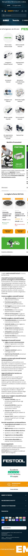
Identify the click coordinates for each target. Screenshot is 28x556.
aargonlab (9, 535)
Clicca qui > (4, 187)
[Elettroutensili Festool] (20, 38)
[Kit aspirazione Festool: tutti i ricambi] (8, 128)
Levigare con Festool (8, 100)
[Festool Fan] (20, 128)
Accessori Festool (8, 81)
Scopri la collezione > (7, 252)
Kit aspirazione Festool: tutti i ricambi (8, 136)
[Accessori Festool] (8, 73)
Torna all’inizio (14, 489)
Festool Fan (19, 135)
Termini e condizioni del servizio (12, 537)
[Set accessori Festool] (20, 110)
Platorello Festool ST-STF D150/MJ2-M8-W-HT (6, 215)
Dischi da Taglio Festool (20, 100)
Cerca (2, 537)
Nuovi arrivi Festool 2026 (8, 45)
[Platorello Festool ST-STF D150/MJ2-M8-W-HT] (7, 203)
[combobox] (14, 15)
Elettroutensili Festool (20, 45)
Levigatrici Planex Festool (8, 63)
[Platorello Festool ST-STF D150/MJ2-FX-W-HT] (20, 203)
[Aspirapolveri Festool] (20, 55)
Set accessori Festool (20, 118)
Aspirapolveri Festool (20, 63)
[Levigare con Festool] (8, 93)
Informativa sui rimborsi (6, 538)
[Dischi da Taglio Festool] (20, 93)
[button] (25, 11)
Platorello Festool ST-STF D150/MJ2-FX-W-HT (20, 215)
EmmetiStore (7, 532)
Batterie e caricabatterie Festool (19, 82)
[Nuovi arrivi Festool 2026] (8, 38)
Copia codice (17, 5)
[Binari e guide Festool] (8, 110)
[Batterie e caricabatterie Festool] (20, 73)
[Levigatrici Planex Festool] (8, 55)
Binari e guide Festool (8, 118)
